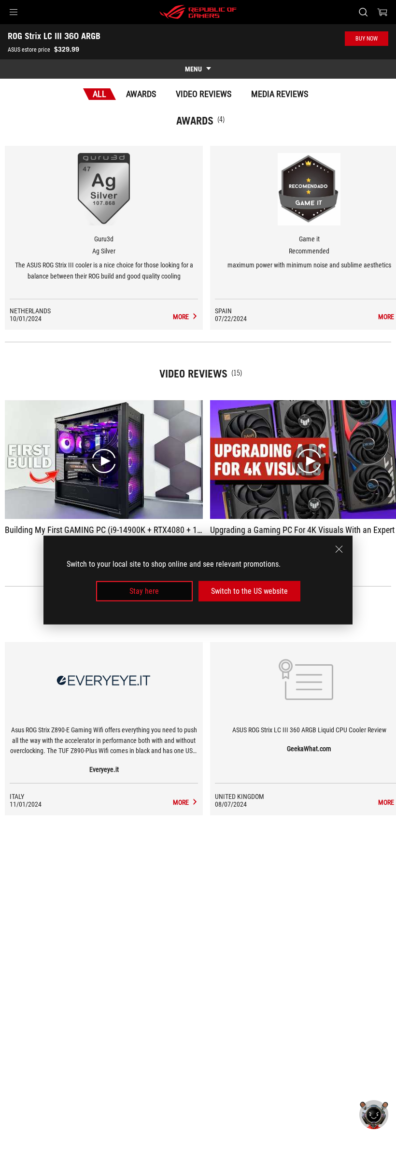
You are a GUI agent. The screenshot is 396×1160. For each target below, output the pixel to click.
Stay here (144, 591)
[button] (13, 12)
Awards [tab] (141, 94)
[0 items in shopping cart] (382, 12)
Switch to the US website (249, 591)
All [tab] (99, 94)
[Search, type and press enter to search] (363, 12)
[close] (339, 549)
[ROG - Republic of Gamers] (198, 12)
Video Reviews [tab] (203, 94)
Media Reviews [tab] (279, 94)
